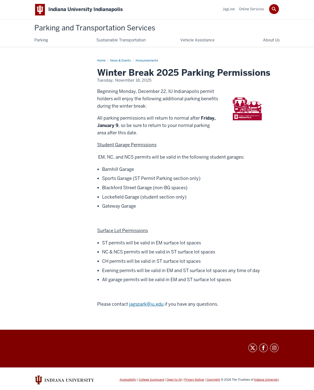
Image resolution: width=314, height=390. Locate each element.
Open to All (174, 380)
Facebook (263, 347)
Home (101, 61)
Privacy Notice (194, 380)
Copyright (213, 380)
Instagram (274, 347)
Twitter (252, 347)
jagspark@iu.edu (146, 304)
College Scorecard (151, 380)
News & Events (120, 61)
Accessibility (127, 380)
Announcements (146, 61)
